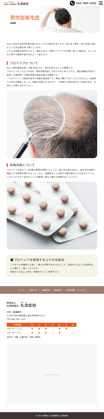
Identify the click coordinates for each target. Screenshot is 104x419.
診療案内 (45, 290)
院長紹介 (58, 290)
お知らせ (33, 290)
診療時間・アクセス (76, 290)
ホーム (21, 290)
